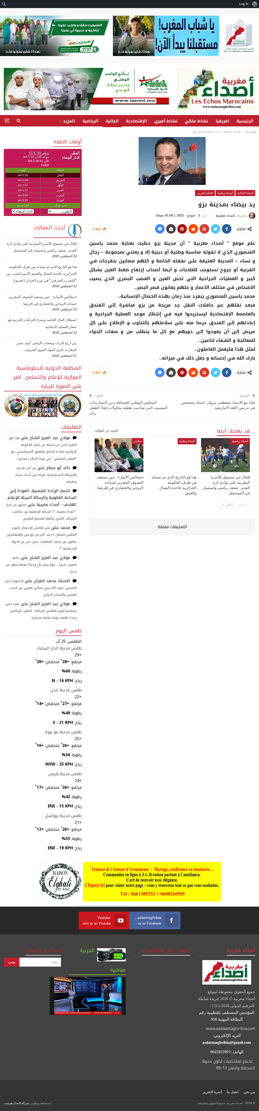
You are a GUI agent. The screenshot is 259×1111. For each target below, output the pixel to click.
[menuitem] (254, 4)
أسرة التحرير (212, 1092)
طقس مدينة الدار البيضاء (59, 648)
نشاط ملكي (196, 121)
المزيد (69, 121)
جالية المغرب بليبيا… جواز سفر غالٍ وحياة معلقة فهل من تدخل (41, 565)
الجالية (112, 121)
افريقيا (222, 121)
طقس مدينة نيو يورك (63, 732)
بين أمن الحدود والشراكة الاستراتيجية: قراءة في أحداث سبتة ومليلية (46, 475)
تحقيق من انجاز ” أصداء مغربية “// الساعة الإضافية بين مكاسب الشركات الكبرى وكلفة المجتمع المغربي (41, 512)
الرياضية (90, 121)
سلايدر (138, 441)
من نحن (249, 1092)
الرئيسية (244, 121)
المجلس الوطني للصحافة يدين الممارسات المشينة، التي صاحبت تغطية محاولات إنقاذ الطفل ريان (128, 407)
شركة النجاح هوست (16, 1103)
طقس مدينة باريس (65, 774)
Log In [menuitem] (243, 4)
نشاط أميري (166, 121)
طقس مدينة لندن (66, 690)
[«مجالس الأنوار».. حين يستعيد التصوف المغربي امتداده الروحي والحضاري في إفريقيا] (119, 455)
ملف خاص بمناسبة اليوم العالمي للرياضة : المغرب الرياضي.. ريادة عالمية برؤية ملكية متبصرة (41, 611)
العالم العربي (205, 193)
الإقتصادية (136, 121)
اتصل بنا (233, 1092)
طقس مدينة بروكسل (63, 816)
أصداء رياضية (240, 441)
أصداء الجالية (245, 193)
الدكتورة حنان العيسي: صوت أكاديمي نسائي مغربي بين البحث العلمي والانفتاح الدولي (41, 588)
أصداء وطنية (225, 193)
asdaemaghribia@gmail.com (226, 1042)
